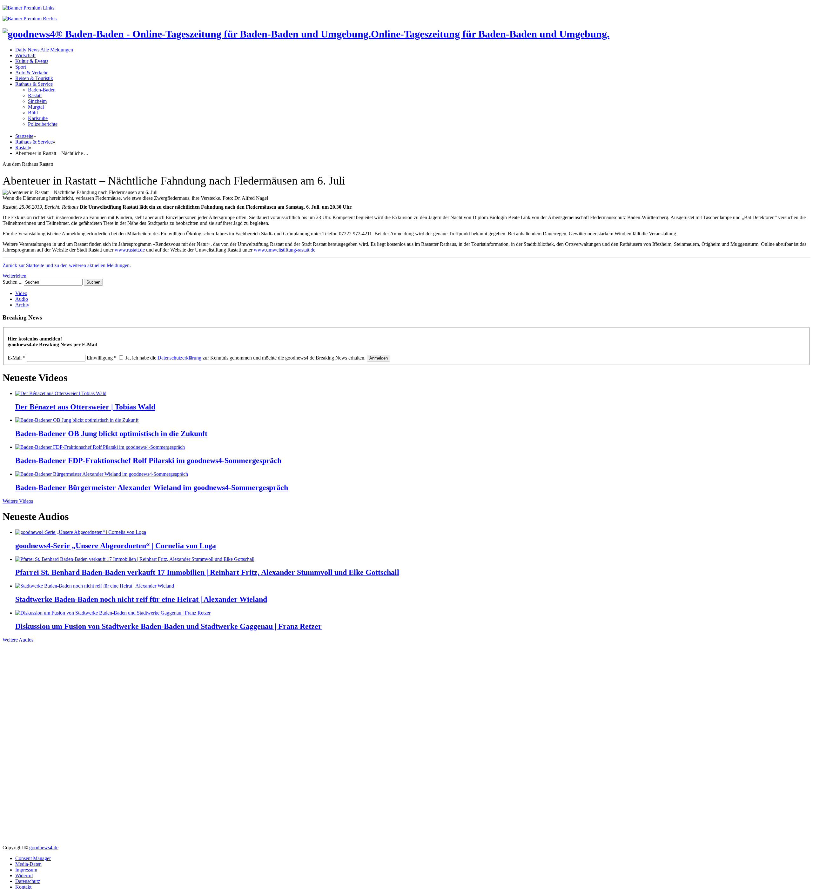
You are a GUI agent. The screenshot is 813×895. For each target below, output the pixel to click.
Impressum (26, 869)
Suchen (93, 282)
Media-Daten (28, 864)
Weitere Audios (18, 640)
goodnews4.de (43, 847)
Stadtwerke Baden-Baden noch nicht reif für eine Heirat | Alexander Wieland (141, 599)
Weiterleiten (14, 276)
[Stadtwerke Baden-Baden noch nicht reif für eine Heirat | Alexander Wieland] (94, 586)
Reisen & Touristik (34, 78)
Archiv (22, 304)
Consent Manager (33, 858)
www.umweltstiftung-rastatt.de (284, 249)
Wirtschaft (25, 55)
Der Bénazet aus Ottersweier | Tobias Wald (85, 407)
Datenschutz (27, 881)
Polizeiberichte (42, 124)
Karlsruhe (38, 118)
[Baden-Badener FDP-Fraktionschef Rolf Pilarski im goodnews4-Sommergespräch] (100, 447)
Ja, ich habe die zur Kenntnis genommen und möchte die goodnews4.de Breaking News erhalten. (245, 357)
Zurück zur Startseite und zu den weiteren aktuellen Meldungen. (67, 265)
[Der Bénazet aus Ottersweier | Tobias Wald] (60, 393)
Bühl (33, 112)
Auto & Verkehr (31, 72)
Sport (20, 67)
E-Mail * (16, 357)
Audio (21, 299)
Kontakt (23, 887)
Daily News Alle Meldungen (44, 49)
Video (21, 293)
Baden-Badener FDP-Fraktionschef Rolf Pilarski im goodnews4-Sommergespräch (148, 460)
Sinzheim (37, 101)
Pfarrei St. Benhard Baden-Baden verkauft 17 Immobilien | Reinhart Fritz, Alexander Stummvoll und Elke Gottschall (207, 572)
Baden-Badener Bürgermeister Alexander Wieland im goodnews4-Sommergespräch (151, 487)
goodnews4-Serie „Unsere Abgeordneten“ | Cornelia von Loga (115, 546)
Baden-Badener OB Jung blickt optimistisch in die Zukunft (111, 433)
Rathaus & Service (34, 84)
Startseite (24, 136)
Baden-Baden (42, 89)
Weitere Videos (18, 501)
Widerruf (24, 875)
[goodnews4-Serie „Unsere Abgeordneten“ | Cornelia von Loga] (80, 532)
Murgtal (36, 107)
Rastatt (35, 95)
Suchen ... (13, 282)
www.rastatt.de (130, 249)
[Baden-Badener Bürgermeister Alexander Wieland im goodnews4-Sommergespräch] (101, 474)
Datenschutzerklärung (179, 357)
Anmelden (378, 358)
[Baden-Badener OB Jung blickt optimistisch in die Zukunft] (76, 420)
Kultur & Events (31, 61)
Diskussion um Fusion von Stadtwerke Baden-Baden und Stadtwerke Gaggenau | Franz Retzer (168, 626)
